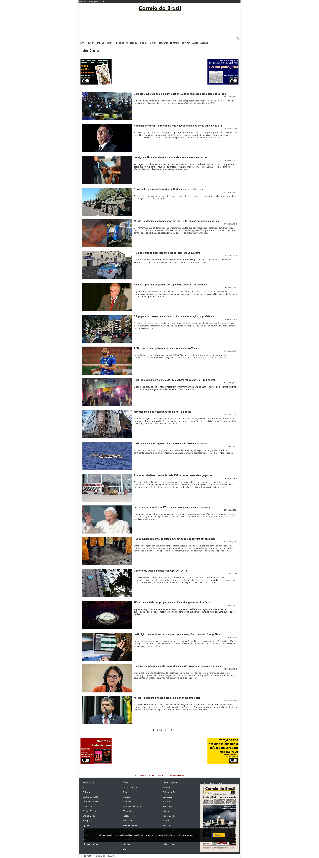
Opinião (100, 43)
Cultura (186, 43)
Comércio (167, 797)
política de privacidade (185, 835)
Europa (86, 820)
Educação (175, 43)
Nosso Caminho (156, 775)
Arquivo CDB (89, 782)
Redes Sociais (169, 815)
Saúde (195, 43)
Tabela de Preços (176, 775)
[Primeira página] (147, 730)
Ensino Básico (89, 811)
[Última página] (172, 730)
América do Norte (131, 787)
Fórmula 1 (127, 811)
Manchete (167, 806)
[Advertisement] (159, 25)
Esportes (163, 43)
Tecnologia (131, 43)
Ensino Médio (89, 815)
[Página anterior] (153, 730)
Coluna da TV (169, 792)
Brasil (109, 43)
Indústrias (127, 820)
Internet (166, 801)
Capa (82, 43)
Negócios (119, 43)
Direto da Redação (91, 801)
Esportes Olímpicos (132, 806)
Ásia (125, 792)
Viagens (126, 849)
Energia (143, 43)
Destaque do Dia (90, 797)
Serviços (167, 825)
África (125, 782)
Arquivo (204, 43)
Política (90, 43)
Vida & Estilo (169, 844)
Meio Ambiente (130, 825)
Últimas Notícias (90, 844)
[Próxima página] (166, 730)
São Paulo (127, 844)
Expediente (140, 775)
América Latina (170, 782)
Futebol (126, 815)
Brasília (166, 787)
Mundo (153, 43)
